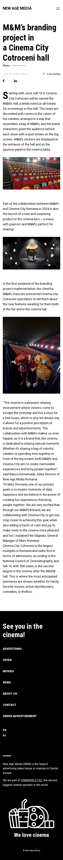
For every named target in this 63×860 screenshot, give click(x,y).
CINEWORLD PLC (31, 780)
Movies (8, 671)
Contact (9, 705)
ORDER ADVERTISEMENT (20, 716)
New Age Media (17, 8)
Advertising (12, 648)
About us (10, 693)
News (7, 682)
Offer (7, 660)
